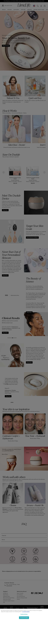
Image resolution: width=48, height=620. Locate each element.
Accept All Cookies (24, 617)
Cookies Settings (24, 614)
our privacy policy (26, 611)
